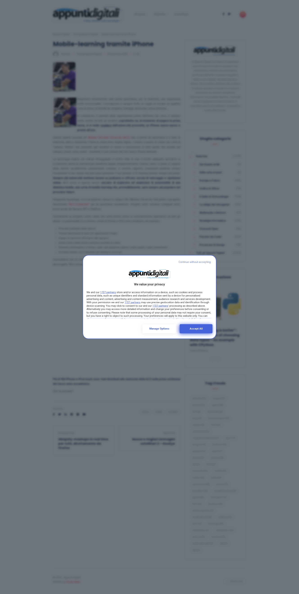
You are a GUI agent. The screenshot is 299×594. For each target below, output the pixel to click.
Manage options (159, 328)
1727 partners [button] (108, 292)
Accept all (196, 328)
